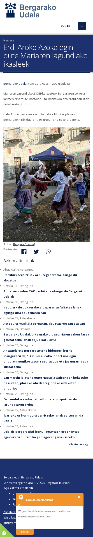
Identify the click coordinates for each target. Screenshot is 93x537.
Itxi (79, 497)
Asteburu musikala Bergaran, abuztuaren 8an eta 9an (44, 324)
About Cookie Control (20, 497)
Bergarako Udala (15, 84)
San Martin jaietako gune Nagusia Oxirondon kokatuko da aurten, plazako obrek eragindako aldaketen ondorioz (45, 383)
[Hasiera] (6, 13)
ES (68, 26)
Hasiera (8, 40)
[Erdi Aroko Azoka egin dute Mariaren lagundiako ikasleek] (46, 184)
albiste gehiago (79, 444)
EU (63, 26)
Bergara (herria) (24, 244)
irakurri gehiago (25, 529)
